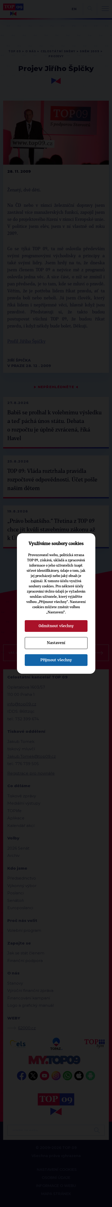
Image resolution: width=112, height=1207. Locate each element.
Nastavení (56, 643)
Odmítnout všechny (56, 626)
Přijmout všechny (56, 660)
